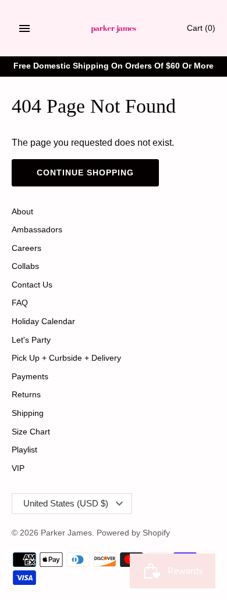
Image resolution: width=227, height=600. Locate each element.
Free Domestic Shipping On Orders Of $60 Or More (113, 66)
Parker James (66, 533)
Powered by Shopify (133, 533)
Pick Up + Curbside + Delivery (66, 358)
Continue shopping (85, 172)
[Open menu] (24, 28)
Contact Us (32, 285)
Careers (26, 248)
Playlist (24, 449)
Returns (26, 394)
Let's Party (31, 340)
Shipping (28, 413)
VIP (18, 468)
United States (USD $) (65, 503)
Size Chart (31, 431)
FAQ (20, 303)
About (22, 211)
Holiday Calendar (43, 321)
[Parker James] (113, 28)
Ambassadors (37, 229)
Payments (30, 376)
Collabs (25, 266)
